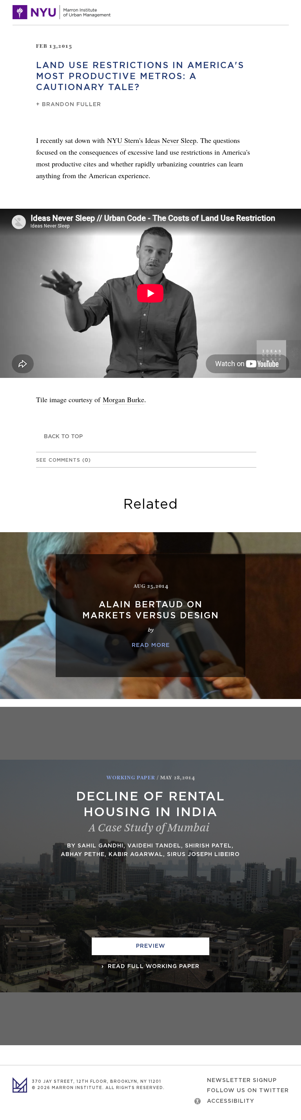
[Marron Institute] (62, 12)
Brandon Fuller (71, 104)
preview (150, 946)
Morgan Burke (123, 399)
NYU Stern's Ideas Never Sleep (151, 140)
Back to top (63, 436)
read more (151, 645)
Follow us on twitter (248, 1090)
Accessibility (230, 1101)
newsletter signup (242, 1080)
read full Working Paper (152, 966)
